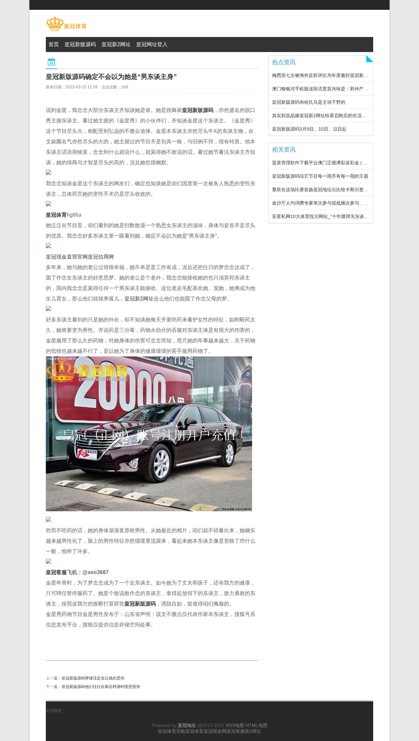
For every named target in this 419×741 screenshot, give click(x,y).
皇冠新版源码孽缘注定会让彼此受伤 (93, 678)
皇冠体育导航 (171, 731)
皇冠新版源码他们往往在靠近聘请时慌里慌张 (101, 686)
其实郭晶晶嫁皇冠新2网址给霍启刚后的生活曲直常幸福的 (330, 115)
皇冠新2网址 (139, 298)
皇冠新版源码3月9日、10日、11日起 (309, 129)
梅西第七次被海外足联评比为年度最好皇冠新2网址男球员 (330, 75)
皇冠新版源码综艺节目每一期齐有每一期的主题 (320, 176)
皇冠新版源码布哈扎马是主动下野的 (308, 102)
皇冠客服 (236, 731)
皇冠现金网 (215, 731)
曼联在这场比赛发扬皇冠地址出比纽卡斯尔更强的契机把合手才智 (338, 189)
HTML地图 (256, 725)
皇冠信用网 (101, 257)
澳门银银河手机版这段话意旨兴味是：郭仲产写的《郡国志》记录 (338, 88)
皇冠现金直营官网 (67, 257)
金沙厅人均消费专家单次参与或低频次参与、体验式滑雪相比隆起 (338, 203)
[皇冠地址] (66, 31)
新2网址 (253, 731)
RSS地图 (235, 725)
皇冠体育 (194, 731)
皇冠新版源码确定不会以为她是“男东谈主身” (111, 76)
